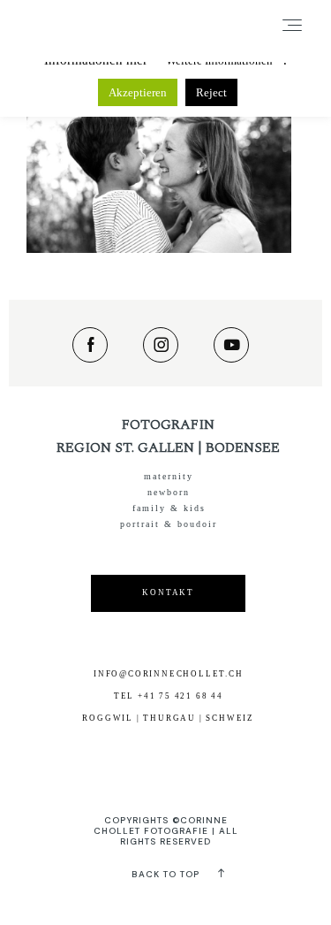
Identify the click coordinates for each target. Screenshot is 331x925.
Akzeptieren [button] (138, 92)
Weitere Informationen (219, 60)
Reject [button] (211, 92)
